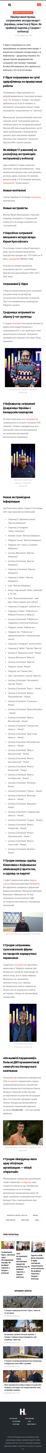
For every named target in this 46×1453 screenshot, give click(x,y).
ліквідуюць (26, 1182)
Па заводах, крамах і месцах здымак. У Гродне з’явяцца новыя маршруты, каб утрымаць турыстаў (20, 1337)
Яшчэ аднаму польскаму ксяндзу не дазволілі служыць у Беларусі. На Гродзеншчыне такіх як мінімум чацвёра (22, 1387)
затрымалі (17, 323)
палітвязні (10, 1220)
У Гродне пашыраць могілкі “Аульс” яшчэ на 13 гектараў (22, 1311)
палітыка (25, 1220)
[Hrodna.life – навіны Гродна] (10, 4)
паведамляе (9, 183)
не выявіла (12, 1081)
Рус (39, 5)
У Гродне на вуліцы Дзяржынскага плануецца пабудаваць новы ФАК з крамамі (23, 1362)
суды (37, 1220)
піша (5, 100)
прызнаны (36, 197)
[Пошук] (32, 5)
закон (35, 1215)
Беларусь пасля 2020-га (23, 13)
